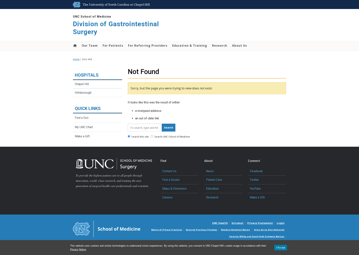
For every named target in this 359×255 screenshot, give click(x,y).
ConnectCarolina (257, 4)
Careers (167, 197)
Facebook (256, 171)
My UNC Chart (84, 127)
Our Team (90, 45)
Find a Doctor (171, 180)
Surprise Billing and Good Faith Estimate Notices (256, 236)
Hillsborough (83, 92)
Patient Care (214, 180)
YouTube (255, 188)
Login (281, 223)
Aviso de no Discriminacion (269, 229)
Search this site (140, 136)
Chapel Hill (82, 84)
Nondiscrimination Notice (235, 229)
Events (200, 4)
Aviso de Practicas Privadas (201, 229)
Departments (237, 4)
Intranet (238, 223)
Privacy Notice (78, 249)
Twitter (254, 180)
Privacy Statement (260, 223)
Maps (223, 4)
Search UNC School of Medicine (172, 136)
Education (212, 188)
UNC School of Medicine (92, 16)
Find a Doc (82, 118)
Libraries (212, 4)
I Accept (280, 247)
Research (219, 45)
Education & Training (189, 45)
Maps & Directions (174, 188)
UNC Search (277, 4)
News (210, 171)
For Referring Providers (147, 45)
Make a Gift (82, 136)
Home (74, 45)
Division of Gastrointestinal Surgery (116, 28)
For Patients (113, 45)
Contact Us (169, 171)
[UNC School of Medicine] (106, 228)
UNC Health (220, 223)
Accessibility (186, 4)
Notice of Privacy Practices (166, 229)
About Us (239, 45)
